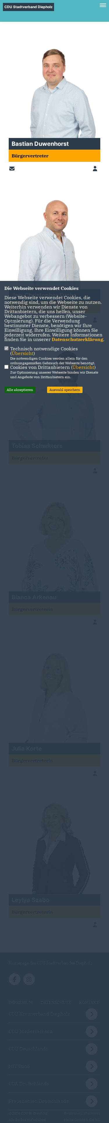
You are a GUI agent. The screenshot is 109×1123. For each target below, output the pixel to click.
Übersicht (22, 353)
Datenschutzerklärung (77, 339)
